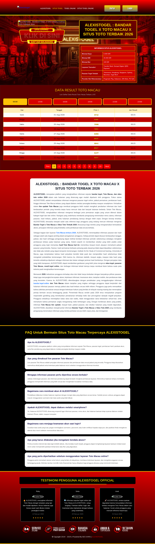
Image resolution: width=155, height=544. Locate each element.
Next (107, 166)
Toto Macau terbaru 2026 (66, 233)
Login (130, 8)
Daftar (112, 8)
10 (100, 166)
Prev (48, 166)
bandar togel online (41, 283)
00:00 (15, 102)
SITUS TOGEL (58, 8)
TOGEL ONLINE (70, 8)
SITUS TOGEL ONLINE (85, 8)
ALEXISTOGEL (45, 8)
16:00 (65, 102)
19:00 (90, 102)
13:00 (40, 102)
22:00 (115, 102)
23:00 (139, 102)
